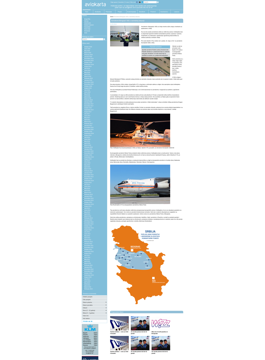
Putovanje (109, 12)
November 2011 (88, 247)
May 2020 (87, 50)
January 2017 (88, 125)
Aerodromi (142, 12)
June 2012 (87, 234)
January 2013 (88, 220)
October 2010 (88, 273)
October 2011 (88, 249)
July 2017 (87, 113)
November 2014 (88, 176)
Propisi (120, 12)
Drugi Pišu (87, 19)
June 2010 (87, 281)
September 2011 (89, 251)
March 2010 (87, 287)
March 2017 (87, 121)
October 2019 (88, 62)
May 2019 (87, 72)
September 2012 (89, 228)
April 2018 (87, 96)
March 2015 (87, 169)
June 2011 (87, 257)
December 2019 (88, 58)
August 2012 (88, 230)
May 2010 (87, 283)
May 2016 (87, 141)
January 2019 (88, 80)
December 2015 (88, 151)
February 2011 (88, 265)
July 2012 (87, 232)
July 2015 (87, 161)
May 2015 (87, 165)
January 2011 (88, 267)
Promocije (87, 31)
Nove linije (87, 29)
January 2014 (88, 196)
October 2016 (88, 131)
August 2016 (88, 135)
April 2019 (87, 74)
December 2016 (88, 127)
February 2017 (88, 123)
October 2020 (88, 47)
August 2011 (87, 253)
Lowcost (176, 12)
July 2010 (87, 279)
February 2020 (88, 54)
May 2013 (87, 212)
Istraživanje (87, 23)
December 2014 (88, 174)
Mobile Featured (89, 25)
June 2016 (87, 139)
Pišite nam (132, 2)
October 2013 (88, 202)
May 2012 (87, 236)
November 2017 (88, 106)
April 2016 (87, 143)
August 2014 (88, 182)
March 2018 (87, 98)
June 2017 (87, 115)
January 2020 (88, 56)
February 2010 (88, 289)
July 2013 (87, 208)
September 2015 (89, 157)
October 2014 (88, 178)
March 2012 (87, 239)
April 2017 (87, 119)
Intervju (86, 21)
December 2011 (88, 245)
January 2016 (88, 149)
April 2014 (87, 190)
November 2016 (88, 129)
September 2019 (89, 64)
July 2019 (87, 68)
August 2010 (88, 277)
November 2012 (88, 224)
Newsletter (121, 2)
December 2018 (88, 82)
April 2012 (87, 237)
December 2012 (88, 222)
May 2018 (87, 94)
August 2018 (88, 88)
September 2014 (89, 180)
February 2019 (88, 78)
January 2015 (88, 173)
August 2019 (88, 66)
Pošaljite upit (87, 321)
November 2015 (88, 153)
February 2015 (88, 171)
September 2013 (89, 204)
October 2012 (88, 226)
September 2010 (89, 275)
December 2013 (88, 198)
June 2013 (87, 210)
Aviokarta (98, 12)
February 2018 (88, 100)
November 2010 (88, 271)
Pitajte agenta (114, 2)
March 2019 (87, 76)
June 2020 (87, 49)
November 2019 (88, 60)
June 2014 (87, 186)
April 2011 (87, 261)
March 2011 (87, 263)
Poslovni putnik (153, 12)
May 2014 (87, 188)
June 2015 (87, 163)
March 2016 (87, 145)
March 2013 (87, 216)
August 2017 (88, 112)
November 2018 (88, 84)
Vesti (86, 12)
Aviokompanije (131, 12)
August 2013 (88, 206)
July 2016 (87, 137)
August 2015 (88, 159)
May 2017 (87, 117)
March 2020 (87, 52)
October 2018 (88, 86)
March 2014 (87, 192)
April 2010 (87, 285)
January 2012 (88, 243)
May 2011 (87, 259)
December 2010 (88, 269)
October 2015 (88, 155)
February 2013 (88, 218)
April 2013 (87, 214)
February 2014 (88, 194)
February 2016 (88, 147)
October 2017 (88, 108)
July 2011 (87, 255)
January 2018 (88, 102)
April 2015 (87, 167)
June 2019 (87, 70)
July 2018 (87, 90)
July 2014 (87, 184)
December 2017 (88, 104)
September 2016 (89, 133)
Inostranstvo (164, 12)
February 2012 (88, 241)
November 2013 (88, 200)
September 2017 (89, 110)
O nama (127, 2)
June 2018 (87, 92)
